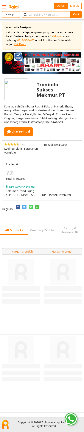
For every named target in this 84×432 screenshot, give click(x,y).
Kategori (11, 14)
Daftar (61, 6)
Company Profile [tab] (42, 230)
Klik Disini (20, 44)
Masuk (74, 6)
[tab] (14, 230)
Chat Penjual (20, 131)
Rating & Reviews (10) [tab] (70, 230)
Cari (76, 14)
